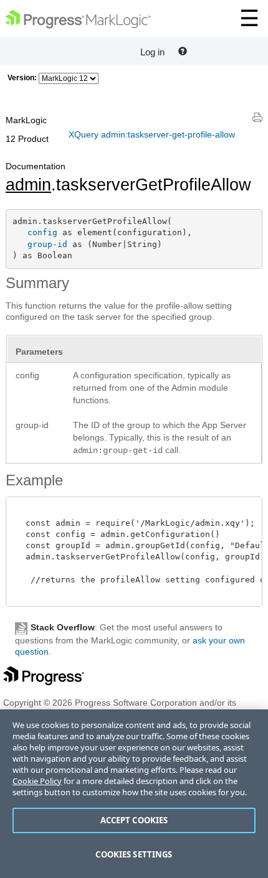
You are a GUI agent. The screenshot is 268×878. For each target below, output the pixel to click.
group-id (47, 244)
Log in (152, 52)
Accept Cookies (134, 820)
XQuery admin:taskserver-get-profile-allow (152, 134)
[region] (134, 793)
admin (28, 184)
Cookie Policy (37, 781)
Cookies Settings (133, 854)
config (42, 232)
